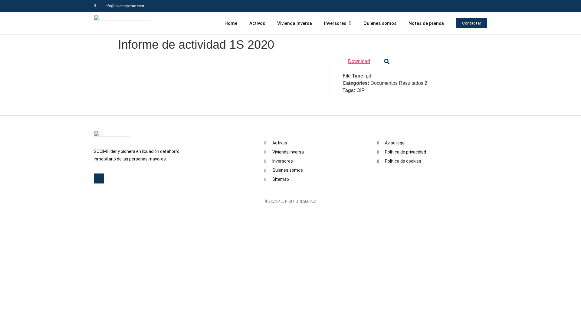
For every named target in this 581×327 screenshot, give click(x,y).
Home (231, 23)
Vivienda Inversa (294, 23)
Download (359, 61)
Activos (257, 23)
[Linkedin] (481, 6)
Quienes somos (379, 23)
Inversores (335, 23)
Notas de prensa (426, 23)
